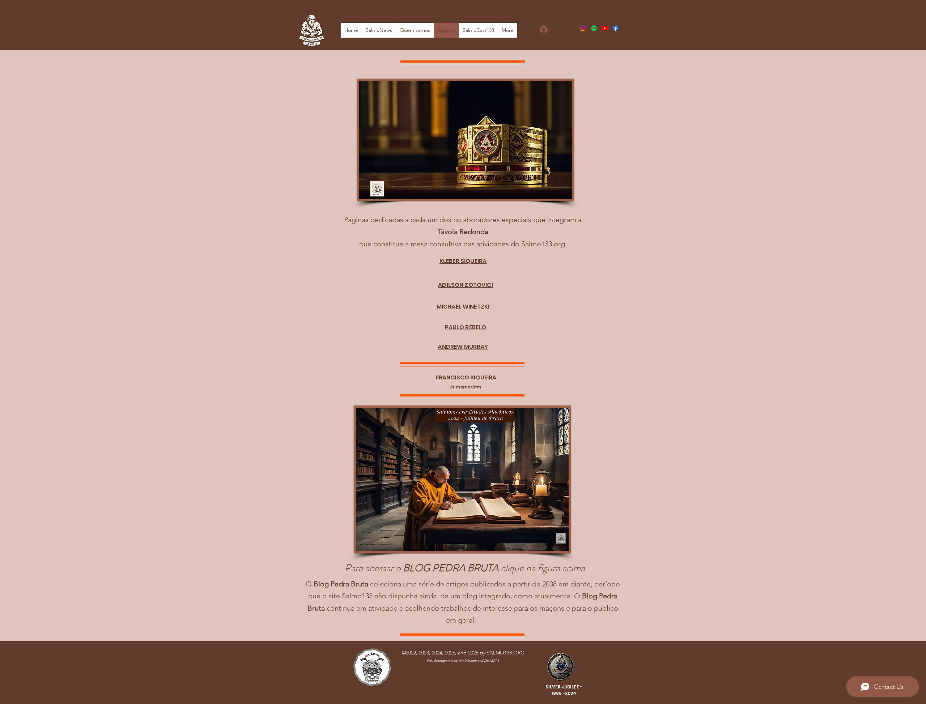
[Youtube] (604, 28)
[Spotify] (594, 28)
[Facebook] (615, 28)
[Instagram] (583, 28)
